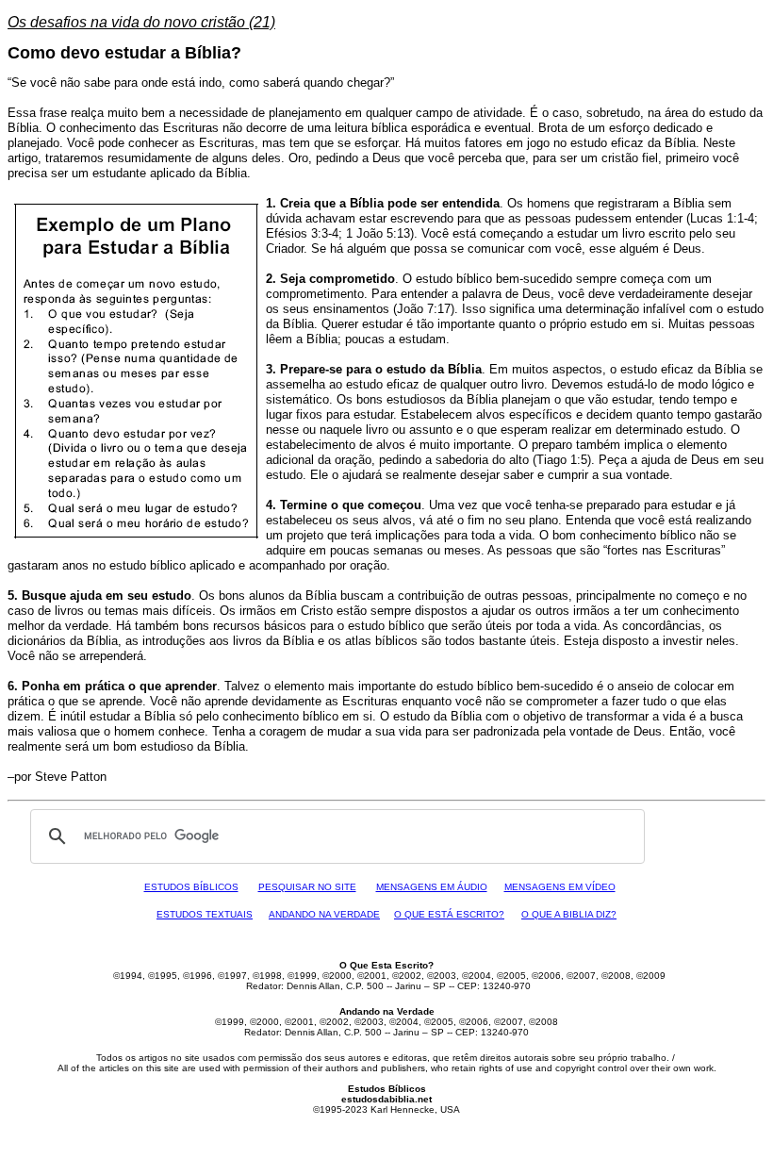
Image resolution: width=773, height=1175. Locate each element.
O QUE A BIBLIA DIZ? (569, 914)
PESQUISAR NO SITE (307, 887)
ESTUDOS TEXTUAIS (204, 914)
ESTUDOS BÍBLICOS (191, 887)
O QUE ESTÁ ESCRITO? (449, 914)
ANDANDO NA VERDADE (324, 914)
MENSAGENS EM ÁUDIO (431, 887)
